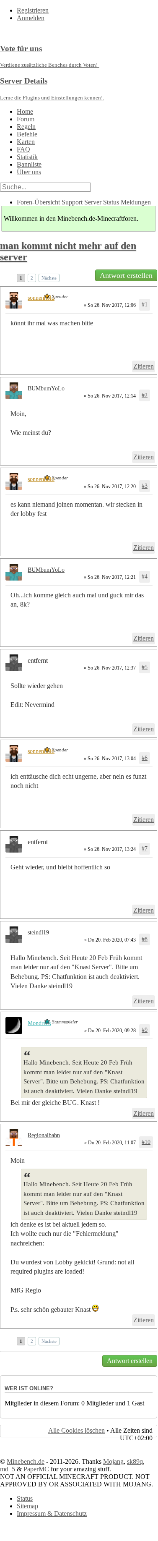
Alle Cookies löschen (76, 1430)
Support (72, 202)
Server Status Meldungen (117, 202)
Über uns (29, 171)
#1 (145, 304)
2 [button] (32, 277)
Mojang (113, 1461)
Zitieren (143, 366)
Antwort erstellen (126, 275)
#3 (145, 486)
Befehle (27, 134)
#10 (146, 1142)
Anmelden (30, 17)
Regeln (26, 126)
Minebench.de (25, 1461)
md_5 (7, 1469)
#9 (145, 1030)
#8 (145, 939)
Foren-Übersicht (38, 202)
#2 (145, 395)
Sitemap (27, 1506)
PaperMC (36, 1469)
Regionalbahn (44, 1135)
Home (25, 111)
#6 (145, 758)
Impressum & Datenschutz (52, 1513)
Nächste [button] (49, 277)
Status (25, 1498)
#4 (145, 576)
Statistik (27, 156)
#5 (145, 667)
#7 (145, 848)
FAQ (23, 149)
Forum (25, 119)
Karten (26, 141)
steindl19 (38, 932)
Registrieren (33, 10)
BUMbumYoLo (46, 388)
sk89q (135, 1461)
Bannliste (29, 164)
